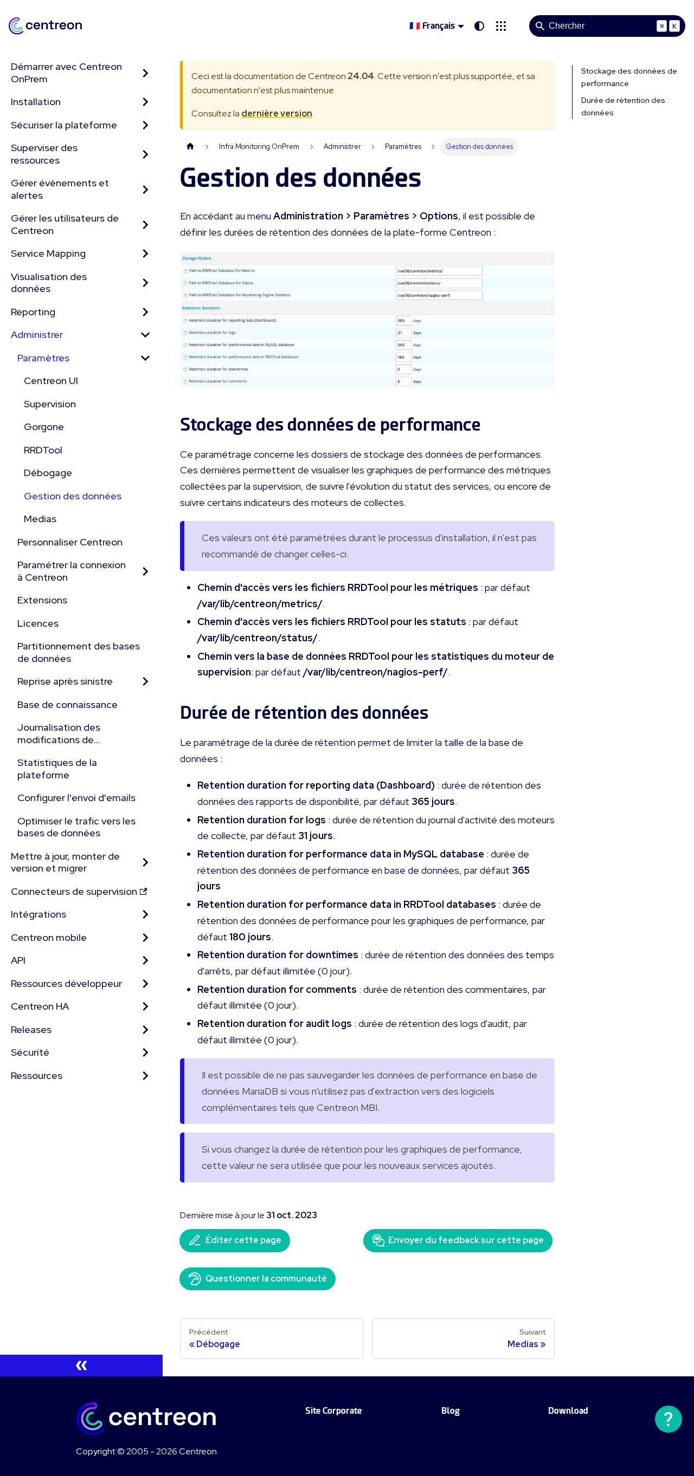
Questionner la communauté (266, 1278)
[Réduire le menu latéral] (81, 1365)
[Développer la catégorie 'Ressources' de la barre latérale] (145, 1076)
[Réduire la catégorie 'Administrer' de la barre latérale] (145, 335)
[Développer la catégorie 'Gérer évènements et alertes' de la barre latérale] (145, 189)
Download (568, 1411)
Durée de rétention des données (623, 106)
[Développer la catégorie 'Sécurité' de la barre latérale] (145, 1052)
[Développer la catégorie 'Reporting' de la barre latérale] (145, 312)
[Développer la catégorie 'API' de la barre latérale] (145, 960)
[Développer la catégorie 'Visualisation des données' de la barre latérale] (145, 283)
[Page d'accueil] (190, 146)
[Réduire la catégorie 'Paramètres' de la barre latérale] (145, 358)
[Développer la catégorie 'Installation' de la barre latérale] (145, 102)
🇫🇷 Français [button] (432, 26)
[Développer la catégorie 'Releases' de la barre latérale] (145, 1030)
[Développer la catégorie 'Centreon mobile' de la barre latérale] (145, 937)
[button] (500, 25)
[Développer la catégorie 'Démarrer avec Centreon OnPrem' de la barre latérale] (145, 72)
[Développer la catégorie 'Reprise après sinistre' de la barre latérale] (145, 681)
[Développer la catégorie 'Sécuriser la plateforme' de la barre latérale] (145, 125)
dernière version (276, 113)
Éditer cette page (243, 1240)
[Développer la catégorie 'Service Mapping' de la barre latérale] (145, 253)
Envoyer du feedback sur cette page (466, 1240)
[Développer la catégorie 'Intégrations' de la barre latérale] (145, 914)
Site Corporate (333, 1411)
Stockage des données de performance (629, 77)
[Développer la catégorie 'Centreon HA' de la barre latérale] (145, 1006)
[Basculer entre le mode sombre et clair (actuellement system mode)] (479, 26)
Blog (450, 1411)
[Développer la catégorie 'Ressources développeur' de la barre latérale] (145, 983)
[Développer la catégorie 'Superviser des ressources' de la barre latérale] (145, 154)
